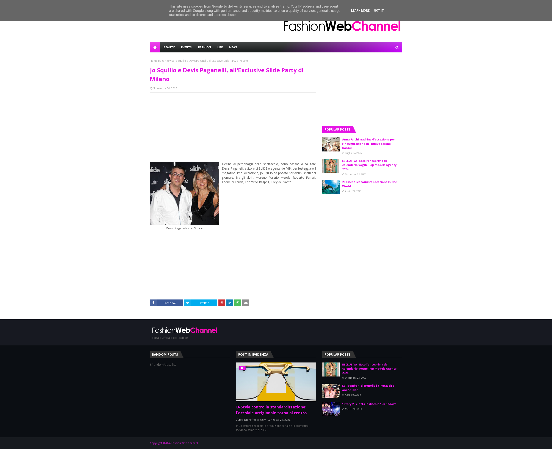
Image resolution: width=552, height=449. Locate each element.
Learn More (360, 10)
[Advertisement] (233, 127)
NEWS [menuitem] (233, 47)
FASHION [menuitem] (204, 47)
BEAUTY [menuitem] (169, 47)
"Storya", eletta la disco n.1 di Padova (369, 404)
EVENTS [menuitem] (186, 47)
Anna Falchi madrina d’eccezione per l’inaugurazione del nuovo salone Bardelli (368, 143)
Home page (157, 61)
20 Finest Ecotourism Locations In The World (369, 184)
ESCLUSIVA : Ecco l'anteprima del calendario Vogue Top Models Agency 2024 (369, 165)
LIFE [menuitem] (220, 47)
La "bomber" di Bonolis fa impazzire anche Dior (368, 388)
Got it (379, 10)
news (169, 61)
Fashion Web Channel (184, 443)
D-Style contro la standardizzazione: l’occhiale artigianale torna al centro (271, 409)
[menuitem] (155, 47)
